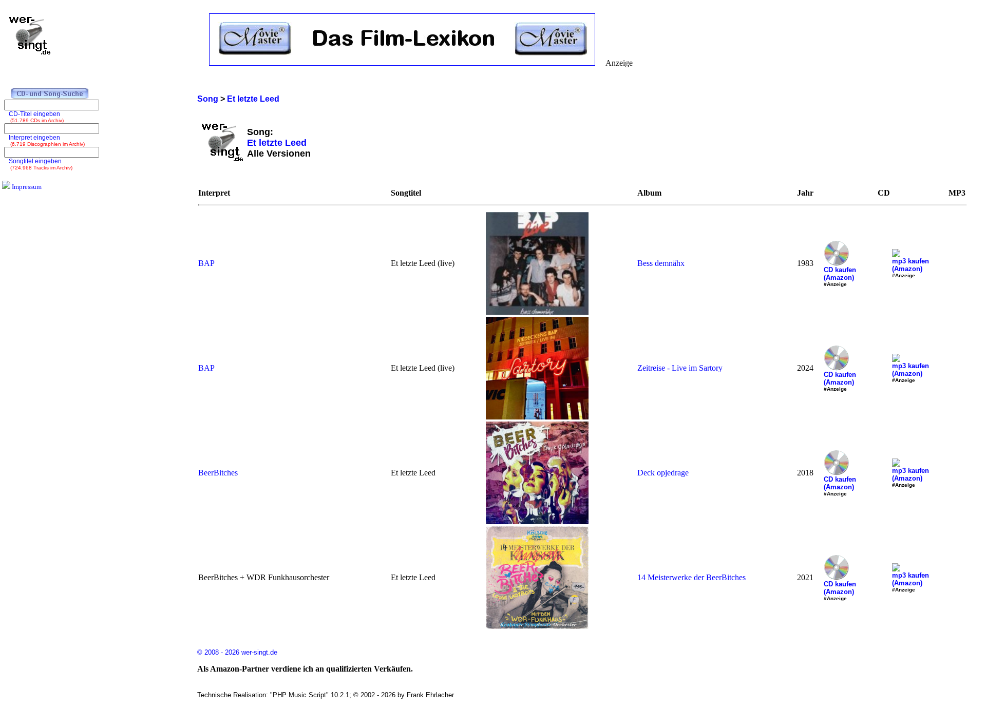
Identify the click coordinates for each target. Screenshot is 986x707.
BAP (206, 263)
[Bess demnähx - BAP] (537, 312)
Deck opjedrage (663, 472)
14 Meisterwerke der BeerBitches (691, 577)
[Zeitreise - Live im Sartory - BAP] (537, 416)
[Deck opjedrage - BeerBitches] (537, 521)
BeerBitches (218, 472)
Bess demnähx (661, 263)
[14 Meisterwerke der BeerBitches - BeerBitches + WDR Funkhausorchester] (537, 626)
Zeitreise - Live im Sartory (680, 368)
